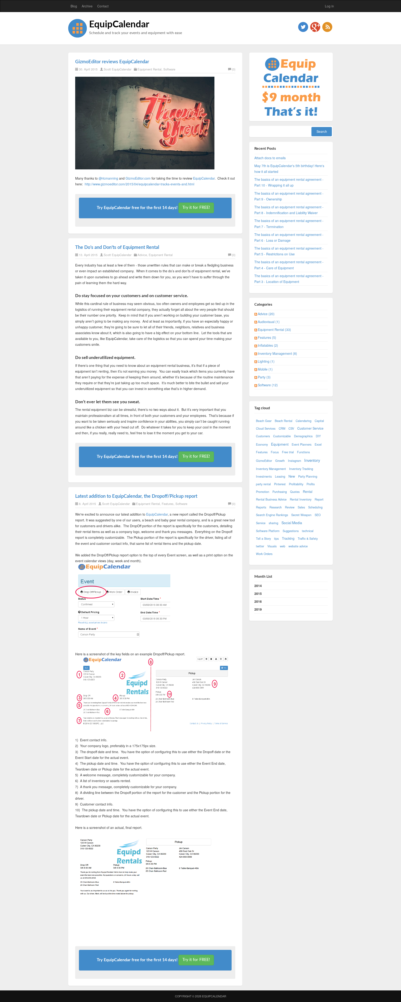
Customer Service (310, 428)
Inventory (312, 460)
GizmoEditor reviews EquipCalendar (112, 62)
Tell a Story (263, 538)
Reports (261, 507)
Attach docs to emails (270, 157)
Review (289, 507)
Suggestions (291, 531)
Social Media (291, 522)
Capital (319, 421)
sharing (273, 523)
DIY (318, 436)
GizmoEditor (264, 461)
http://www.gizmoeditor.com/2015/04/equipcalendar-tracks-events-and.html (139, 184)
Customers (263, 436)
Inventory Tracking (301, 469)
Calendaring (303, 421)
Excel (318, 444)
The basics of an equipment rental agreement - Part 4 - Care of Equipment (288, 265)
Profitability (296, 484)
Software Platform (267, 531)
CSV (291, 428)
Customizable (282, 436)
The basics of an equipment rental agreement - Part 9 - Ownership (288, 196)
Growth (280, 461)
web (282, 546)
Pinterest (280, 484)
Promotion (262, 492)
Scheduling (315, 507)
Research (275, 507)
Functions (303, 452)
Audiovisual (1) (269, 321)
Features (168, 503)
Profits (311, 484)
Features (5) (267, 337)
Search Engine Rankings (272, 515)
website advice (298, 546)
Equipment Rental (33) (274, 329)
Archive (87, 6)
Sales (301, 507)
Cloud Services (265, 428)
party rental (263, 484)
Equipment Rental (150, 69)
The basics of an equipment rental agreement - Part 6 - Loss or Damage (288, 237)
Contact (103, 6)
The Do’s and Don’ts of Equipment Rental (117, 247)
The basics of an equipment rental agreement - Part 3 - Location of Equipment (288, 278)
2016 (258, 601)
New (291, 476)
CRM (282, 428)
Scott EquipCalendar (117, 69)
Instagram (294, 461)
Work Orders (264, 554)
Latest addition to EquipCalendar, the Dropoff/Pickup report (136, 496)
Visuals (272, 546)
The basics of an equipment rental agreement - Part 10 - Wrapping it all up (288, 182)
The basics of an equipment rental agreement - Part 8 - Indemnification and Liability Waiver (288, 210)
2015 (258, 593)
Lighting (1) (266, 361)
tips (276, 538)
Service (260, 523)
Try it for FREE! (196, 208)
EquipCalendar (119, 24)
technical (308, 531)
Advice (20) (266, 313)
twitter (260, 546)
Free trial (288, 452)
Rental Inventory (300, 499)
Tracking (288, 538)
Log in (329, 6)
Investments (264, 476)
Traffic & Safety (308, 538)
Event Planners (301, 444)
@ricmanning (108, 178)
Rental (307, 491)
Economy (262, 444)
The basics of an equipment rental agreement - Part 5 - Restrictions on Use (288, 251)
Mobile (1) (265, 369)
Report (319, 499)
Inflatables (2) (268, 345)
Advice (142, 255)
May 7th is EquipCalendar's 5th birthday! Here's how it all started (289, 168)
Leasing (280, 476)
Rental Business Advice (271, 499)
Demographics (303, 436)
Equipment (279, 444)
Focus (275, 452)
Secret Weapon (301, 515)
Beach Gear (264, 421)
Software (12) (268, 385)
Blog (74, 6)
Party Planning (307, 476)
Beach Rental (283, 421)
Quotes (295, 492)
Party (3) (264, 377)
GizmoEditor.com (138, 178)
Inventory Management (271, 469)
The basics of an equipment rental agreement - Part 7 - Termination (288, 223)
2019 (258, 609)
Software (169, 69)
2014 (258, 585)
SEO (318, 515)
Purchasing (279, 492)
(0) (233, 69)
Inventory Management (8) (277, 353)
